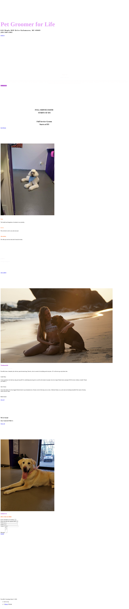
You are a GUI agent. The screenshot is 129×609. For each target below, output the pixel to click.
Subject (2, 526)
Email (2, 524)
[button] (4, 85)
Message (3, 532)
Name (2, 522)
